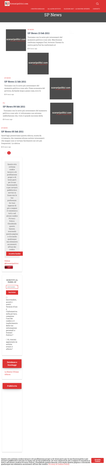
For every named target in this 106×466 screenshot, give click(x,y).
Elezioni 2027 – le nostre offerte (77, 9)
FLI (4, 103)
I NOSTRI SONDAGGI (38, 9)
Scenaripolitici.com (19, 3)
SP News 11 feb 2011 (15, 81)
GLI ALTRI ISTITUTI (54, 9)
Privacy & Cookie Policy (58, 464)
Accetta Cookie (14, 254)
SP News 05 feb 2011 (12, 131)
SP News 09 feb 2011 (14, 106)
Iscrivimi (12, 292)
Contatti (96, 9)
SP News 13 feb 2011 (39, 33)
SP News (31, 29)
